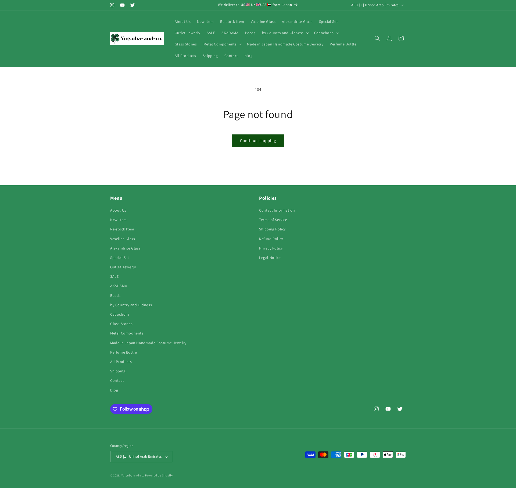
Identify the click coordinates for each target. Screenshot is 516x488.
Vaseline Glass (122, 238)
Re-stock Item (122, 229)
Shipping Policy (272, 229)
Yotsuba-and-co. (133, 476)
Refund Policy (271, 238)
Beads (115, 295)
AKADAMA (118, 286)
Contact (117, 380)
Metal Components (127, 333)
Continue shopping (258, 140)
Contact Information (277, 210)
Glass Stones (121, 324)
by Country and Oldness (131, 304)
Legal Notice (270, 257)
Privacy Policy (270, 248)
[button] (285, 32)
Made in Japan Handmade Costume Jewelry (148, 342)
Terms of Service (273, 220)
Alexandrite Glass (125, 248)
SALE (114, 276)
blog (114, 390)
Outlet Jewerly (123, 267)
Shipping (118, 371)
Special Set (119, 257)
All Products (121, 361)
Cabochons (120, 314)
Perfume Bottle (123, 352)
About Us (118, 210)
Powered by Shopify (159, 476)
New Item (118, 220)
